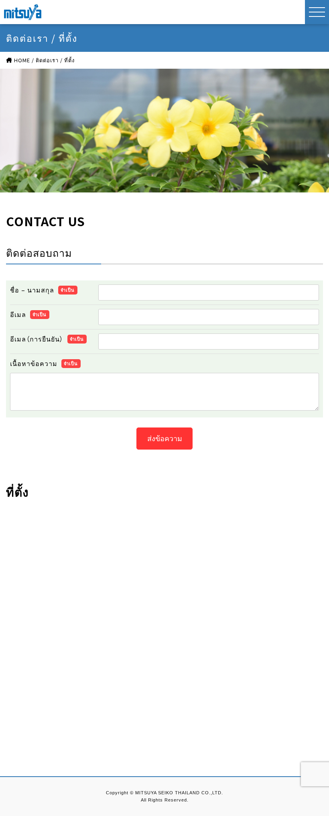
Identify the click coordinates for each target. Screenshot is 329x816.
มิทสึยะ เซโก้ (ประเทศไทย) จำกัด (22, 12)
